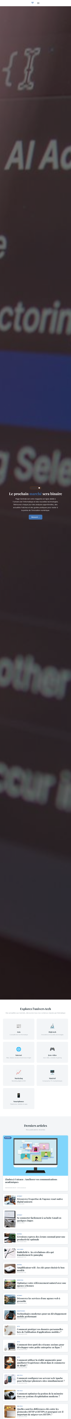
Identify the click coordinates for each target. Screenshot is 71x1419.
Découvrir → (35, 517)
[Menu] (38, 3)
